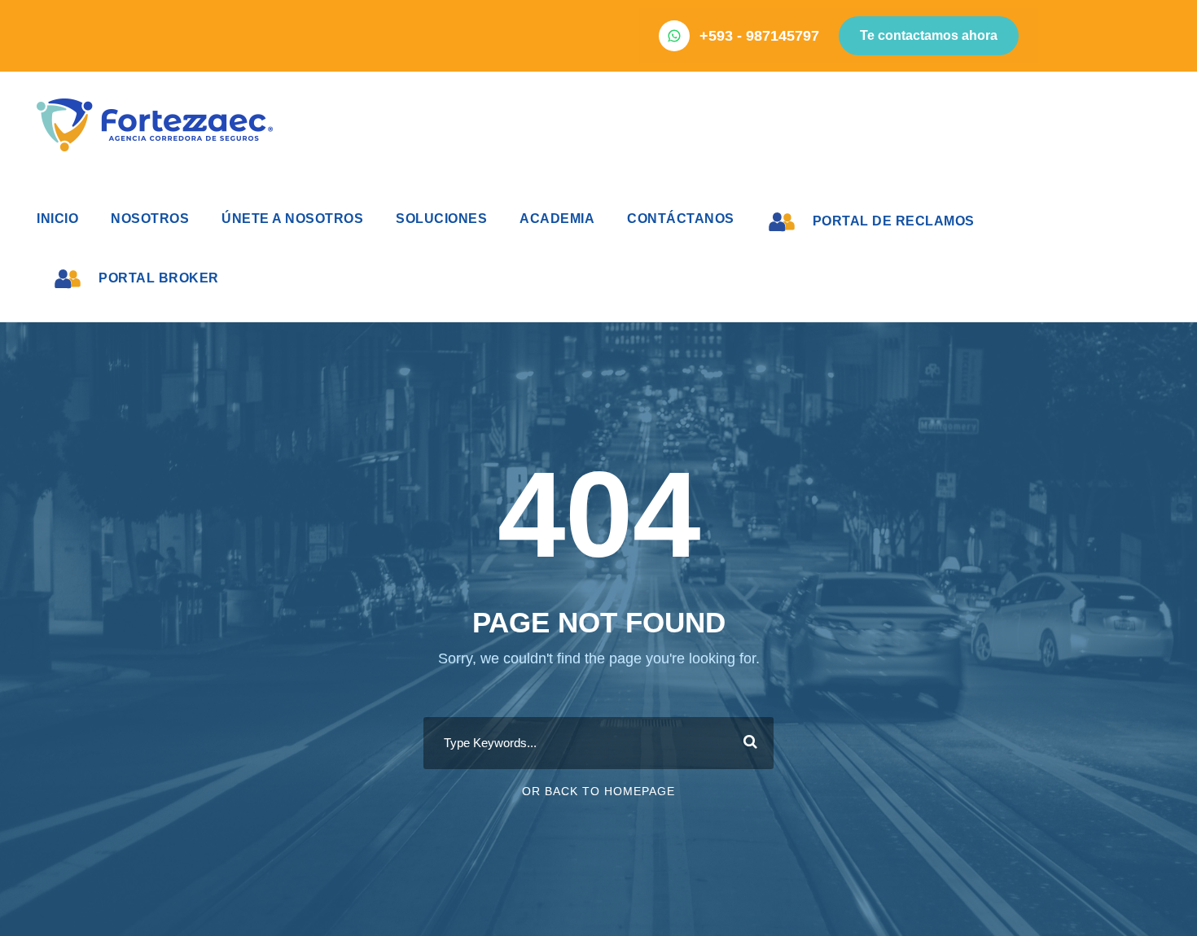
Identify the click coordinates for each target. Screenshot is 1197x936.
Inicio (57, 218)
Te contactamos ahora (929, 35)
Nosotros (150, 218)
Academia (557, 218)
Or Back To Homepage (598, 791)
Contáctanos (680, 218)
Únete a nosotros (292, 218)
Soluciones (441, 218)
